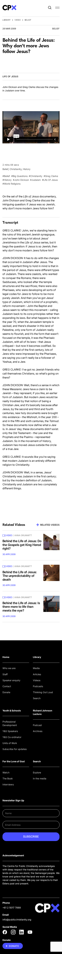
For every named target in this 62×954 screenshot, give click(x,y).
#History (7, 179)
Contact (6, 686)
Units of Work (9, 743)
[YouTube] (30, 932)
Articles (37, 674)
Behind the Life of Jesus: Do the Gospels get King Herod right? (21, 544)
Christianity (15, 169)
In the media (39, 778)
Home (5, 657)
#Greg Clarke (51, 176)
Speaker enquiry (11, 680)
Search (37, 698)
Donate (6, 692)
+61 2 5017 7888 (11, 907)
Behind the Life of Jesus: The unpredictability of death (19, 576)
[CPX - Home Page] (9, 7)
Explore (37, 772)
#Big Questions (19, 176)
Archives (37, 731)
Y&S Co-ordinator (11, 737)
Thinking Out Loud (43, 692)
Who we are (9, 668)
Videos (36, 680)
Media (36, 668)
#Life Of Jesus (50, 179)
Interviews (8, 784)
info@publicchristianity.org (16, 919)
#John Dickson (21, 179)
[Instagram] (13, 932)
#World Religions (11, 183)
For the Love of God (13, 761)
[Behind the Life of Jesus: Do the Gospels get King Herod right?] (51, 542)
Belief (28, 20)
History (26, 169)
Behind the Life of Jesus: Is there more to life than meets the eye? (21, 606)
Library (6, 20)
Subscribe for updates (14, 749)
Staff (5, 674)
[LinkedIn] (21, 932)
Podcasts (38, 686)
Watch (5, 772)
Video (18, 20)
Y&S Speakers (10, 731)
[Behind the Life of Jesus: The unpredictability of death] (51, 573)
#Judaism (35, 179)
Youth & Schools (11, 710)
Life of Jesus (10, 76)
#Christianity (35, 176)
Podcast (37, 725)
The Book (7, 778)
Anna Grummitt (23, 535)
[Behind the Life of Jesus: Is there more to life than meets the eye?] (51, 604)
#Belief (6, 176)
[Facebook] (4, 932)
